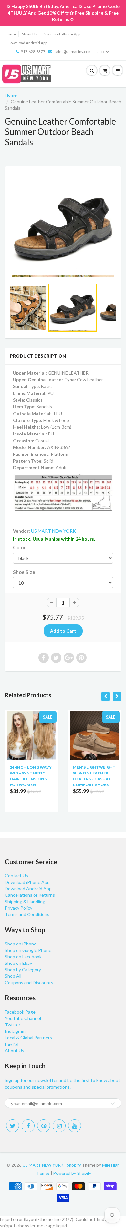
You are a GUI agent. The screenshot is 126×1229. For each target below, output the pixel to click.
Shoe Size (24, 572)
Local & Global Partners (28, 1037)
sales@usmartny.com (73, 51)
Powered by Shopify (72, 1173)
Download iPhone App (61, 34)
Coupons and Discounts (29, 982)
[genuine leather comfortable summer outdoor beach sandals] (63, 226)
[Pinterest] (43, 1125)
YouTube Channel (23, 1018)
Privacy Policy (18, 908)
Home (10, 34)
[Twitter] (12, 1125)
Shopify (74, 1165)
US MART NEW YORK (53, 531)
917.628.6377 (33, 51)
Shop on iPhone (21, 943)
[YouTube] (74, 1125)
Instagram (15, 1031)
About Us (29, 34)
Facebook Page (20, 1011)
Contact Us (16, 875)
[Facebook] (28, 1125)
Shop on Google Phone (28, 950)
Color (19, 547)
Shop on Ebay (18, 963)
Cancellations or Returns (30, 895)
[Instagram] (59, 1125)
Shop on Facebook (23, 956)
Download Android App (27, 42)
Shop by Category (23, 969)
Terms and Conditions (27, 914)
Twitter (12, 1024)
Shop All (13, 976)
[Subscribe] (113, 1103)
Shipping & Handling (25, 901)
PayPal (11, 1044)
